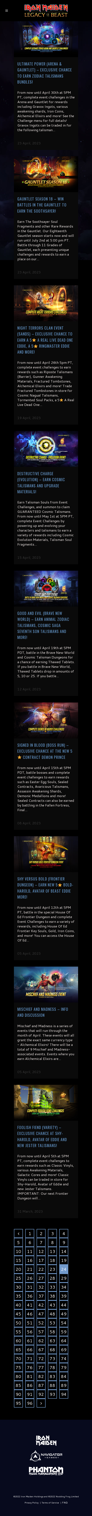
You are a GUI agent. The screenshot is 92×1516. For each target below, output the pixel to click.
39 (64, 1296)
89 (64, 1385)
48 (52, 1314)
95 (18, 1403)
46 (30, 1314)
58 (52, 1332)
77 (41, 1367)
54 (64, 1323)
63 (52, 1341)
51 (30, 1323)
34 (64, 1287)
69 (64, 1349)
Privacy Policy (32, 1502)
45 (18, 1314)
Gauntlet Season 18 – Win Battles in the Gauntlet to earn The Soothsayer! (42, 205)
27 (41, 1278)
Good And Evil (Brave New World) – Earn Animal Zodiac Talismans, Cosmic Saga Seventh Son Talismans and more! (43, 625)
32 (41, 1287)
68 (52, 1349)
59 (64, 1332)
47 (41, 1314)
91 (30, 1394)
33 (52, 1287)
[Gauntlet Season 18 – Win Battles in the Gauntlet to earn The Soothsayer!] (46, 174)
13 (52, 1251)
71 (30, 1358)
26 (30, 1278)
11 (30, 1251)
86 (30, 1385)
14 (64, 1251)
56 (30, 1332)
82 (41, 1376)
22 (41, 1269)
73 (52, 1358)
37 (41, 1296)
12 (41, 1251)
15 (18, 1260)
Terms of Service (50, 1502)
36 (30, 1296)
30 (18, 1287)
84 (64, 1376)
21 (30, 1269)
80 (18, 1376)
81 (30, 1376)
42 (41, 1305)
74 (64, 1358)
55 (18, 1332)
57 (41, 1332)
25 (18, 1278)
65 (18, 1349)
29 (64, 1278)
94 (64, 1394)
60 (18, 1341)
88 (52, 1385)
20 (18, 1269)
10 (18, 1251)
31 (30, 1287)
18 (52, 1260)
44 (64, 1305)
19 (64, 1260)
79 (64, 1367)
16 (30, 1260)
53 (52, 1323)
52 (41, 1323)
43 (52, 1305)
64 (64, 1341)
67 (41, 1349)
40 (18, 1305)
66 (30, 1349)
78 (52, 1367)
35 (18, 1296)
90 (18, 1394)
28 (52, 1278)
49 (64, 1314)
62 (41, 1341)
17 (41, 1260)
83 (52, 1376)
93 (52, 1394)
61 (30, 1341)
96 (30, 1403)
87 (41, 1385)
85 (18, 1385)
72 (41, 1358)
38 (52, 1296)
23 (52, 1269)
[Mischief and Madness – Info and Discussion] (46, 985)
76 (30, 1367)
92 (41, 1394)
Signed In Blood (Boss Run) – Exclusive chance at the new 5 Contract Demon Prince (45, 751)
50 (18, 1323)
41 (30, 1305)
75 (18, 1367)
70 (18, 1358)
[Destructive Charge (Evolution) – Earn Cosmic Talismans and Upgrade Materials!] (46, 449)
